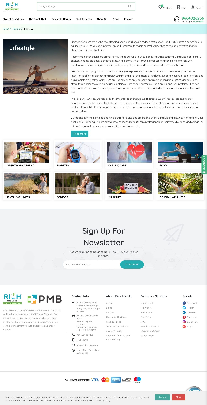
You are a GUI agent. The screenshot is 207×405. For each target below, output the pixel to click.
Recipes (128, 19)
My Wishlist (146, 307)
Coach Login (147, 335)
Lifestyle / (17, 28)
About (109, 303)
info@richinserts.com (87, 345)
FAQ (143, 321)
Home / (7, 28)
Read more (80, 133)
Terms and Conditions (118, 326)
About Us (102, 19)
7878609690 (198, 21)
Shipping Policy (114, 330)
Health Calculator (150, 326)
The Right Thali (37, 19)
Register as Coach (150, 330)
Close (178, 397)
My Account (147, 303)
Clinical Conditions (13, 19)
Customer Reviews (116, 317)
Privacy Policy (113, 321)
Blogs (115, 19)
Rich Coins (146, 317)
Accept (162, 397)
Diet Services (84, 19)
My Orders (146, 312)
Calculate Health (61, 19)
